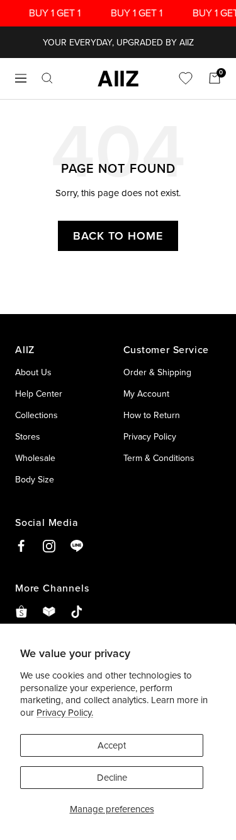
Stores (27, 436)
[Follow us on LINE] (76, 546)
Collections (36, 415)
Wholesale (35, 458)
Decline (112, 777)
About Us (33, 372)
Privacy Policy (149, 436)
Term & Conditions (158, 458)
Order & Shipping (157, 372)
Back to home (118, 235)
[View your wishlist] (185, 78)
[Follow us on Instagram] (49, 546)
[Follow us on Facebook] (21, 546)
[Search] (47, 78)
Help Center (38, 393)
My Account (146, 393)
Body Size (34, 479)
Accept (112, 745)
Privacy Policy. (65, 712)
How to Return (151, 415)
